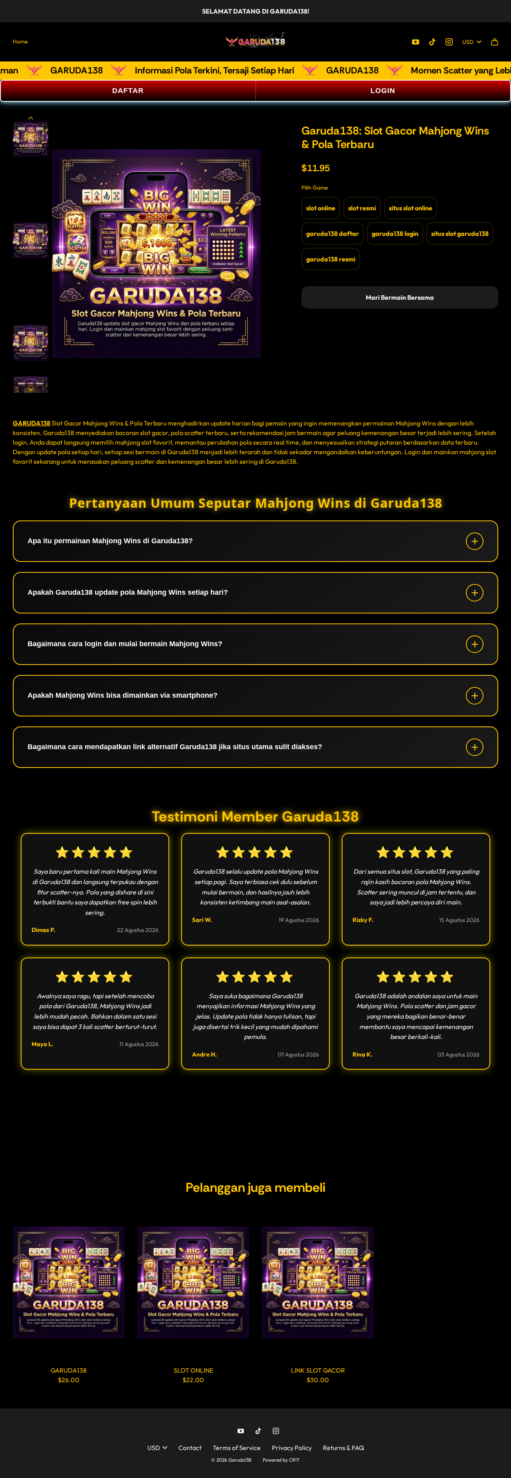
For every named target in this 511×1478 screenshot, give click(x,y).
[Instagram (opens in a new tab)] (449, 42)
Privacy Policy (292, 1448)
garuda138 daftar (332, 233)
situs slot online (410, 208)
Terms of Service (237, 1448)
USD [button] (467, 42)
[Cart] (494, 42)
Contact (190, 1448)
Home (20, 41)
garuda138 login (395, 233)
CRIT (294, 1460)
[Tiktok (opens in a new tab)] (432, 42)
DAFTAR (128, 91)
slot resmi (362, 208)
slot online (320, 208)
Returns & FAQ (343, 1448)
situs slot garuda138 (460, 233)
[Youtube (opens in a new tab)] (415, 42)
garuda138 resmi (330, 259)
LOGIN (382, 91)
